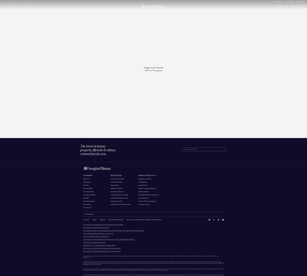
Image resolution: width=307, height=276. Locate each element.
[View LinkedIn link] (223, 220)
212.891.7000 (104, 261)
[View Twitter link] (214, 220)
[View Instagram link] (218, 220)
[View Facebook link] (209, 220)
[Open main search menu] (4, 6)
